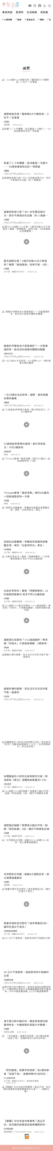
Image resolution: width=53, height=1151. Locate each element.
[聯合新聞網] (4, 4)
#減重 (6, 121)
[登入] (44, 5)
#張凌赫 (7, 784)
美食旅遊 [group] (7, 12)
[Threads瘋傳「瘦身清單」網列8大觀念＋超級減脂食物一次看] (26, 473)
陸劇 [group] (19, 19)
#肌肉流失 (8, 353)
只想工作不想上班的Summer (17, 173)
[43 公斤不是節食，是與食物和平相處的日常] (26, 953)
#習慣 (6, 696)
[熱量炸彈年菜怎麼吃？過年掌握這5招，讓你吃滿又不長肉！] (26, 904)
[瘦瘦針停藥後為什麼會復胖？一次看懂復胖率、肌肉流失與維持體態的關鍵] (26, 326)
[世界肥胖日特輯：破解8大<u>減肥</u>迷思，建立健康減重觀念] (26, 855)
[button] (49, 5)
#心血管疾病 (9, 1078)
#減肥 (6, 219)
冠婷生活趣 (9, 1031)
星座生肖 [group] (31, 19)
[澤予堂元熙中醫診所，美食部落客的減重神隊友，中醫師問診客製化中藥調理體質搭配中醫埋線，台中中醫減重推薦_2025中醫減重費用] (26, 1002)
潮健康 (7, 124)
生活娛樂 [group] (32, 12)
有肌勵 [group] (44, 12)
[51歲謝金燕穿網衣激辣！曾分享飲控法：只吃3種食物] (26, 424)
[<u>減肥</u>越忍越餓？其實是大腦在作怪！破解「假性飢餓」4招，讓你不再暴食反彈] (26, 806)
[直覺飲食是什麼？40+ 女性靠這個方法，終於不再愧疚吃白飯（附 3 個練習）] (26, 193)
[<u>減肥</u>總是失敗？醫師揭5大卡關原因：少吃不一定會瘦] (26, 95)
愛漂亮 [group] (20, 12)
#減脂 (6, 500)
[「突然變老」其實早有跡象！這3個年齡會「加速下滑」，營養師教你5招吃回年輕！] (26, 1051)
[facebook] (40, 5)
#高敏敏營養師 (10, 931)
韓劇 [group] (42, 19)
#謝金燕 (7, 451)
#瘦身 (6, 647)
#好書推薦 (8, 1128)
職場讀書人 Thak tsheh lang (18, 1131)
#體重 (6, 170)
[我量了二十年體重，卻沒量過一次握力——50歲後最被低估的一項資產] (26, 144)
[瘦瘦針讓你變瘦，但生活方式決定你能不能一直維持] (26, 669)
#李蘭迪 (7, 549)
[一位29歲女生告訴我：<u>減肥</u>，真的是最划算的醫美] (26, 375)
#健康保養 (8, 979)
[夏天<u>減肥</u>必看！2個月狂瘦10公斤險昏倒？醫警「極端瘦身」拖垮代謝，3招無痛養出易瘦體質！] (26, 242)
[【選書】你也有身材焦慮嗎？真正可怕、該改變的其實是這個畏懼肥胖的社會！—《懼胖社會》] (26, 1102)
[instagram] (35, 5)
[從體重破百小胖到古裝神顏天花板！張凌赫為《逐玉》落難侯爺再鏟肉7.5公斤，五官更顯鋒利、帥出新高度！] (26, 757)
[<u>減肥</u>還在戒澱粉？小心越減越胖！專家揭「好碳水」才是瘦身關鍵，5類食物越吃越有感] (26, 620)
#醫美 (6, 402)
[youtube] (30, 5)
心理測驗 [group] (8, 19)
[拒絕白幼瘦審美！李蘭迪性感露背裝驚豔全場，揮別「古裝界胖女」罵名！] (26, 522)
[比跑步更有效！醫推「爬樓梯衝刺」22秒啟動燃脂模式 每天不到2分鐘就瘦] (26, 571)
